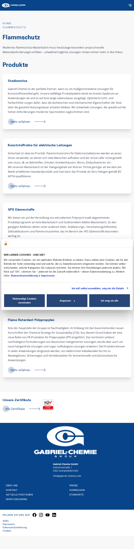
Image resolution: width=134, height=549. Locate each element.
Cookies (7, 531)
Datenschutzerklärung (25, 275)
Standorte (76, 495)
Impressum (48, 275)
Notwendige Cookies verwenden (24, 300)
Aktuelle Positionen (19, 495)
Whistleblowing (16, 499)
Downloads (77, 490)
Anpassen (65, 300)
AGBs (6, 521)
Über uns (12, 486)
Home (7, 23)
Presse (73, 486)
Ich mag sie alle (109, 300)
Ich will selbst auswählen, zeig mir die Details (98, 288)
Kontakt (11, 490)
